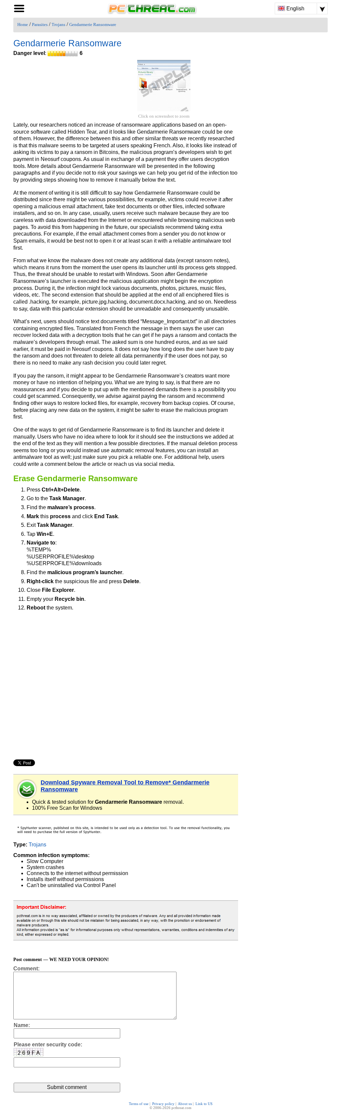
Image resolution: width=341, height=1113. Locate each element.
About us (185, 1104)
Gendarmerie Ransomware (92, 24)
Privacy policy (163, 1104)
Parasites (40, 24)
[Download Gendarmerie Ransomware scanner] (27, 789)
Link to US (203, 1104)
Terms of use (139, 1104)
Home (22, 24)
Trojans (58, 24)
